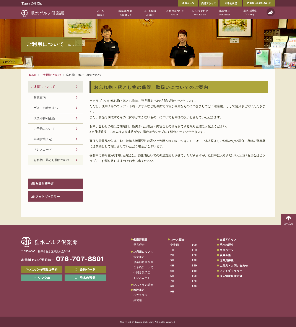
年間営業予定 (43, 139)
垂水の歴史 (227, 244)
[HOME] (100, 13)
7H (172, 281)
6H (172, 276)
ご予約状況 (231, 3)
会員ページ (188, 3)
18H (195, 286)
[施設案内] (224, 13)
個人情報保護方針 (231, 276)
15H (195, 270)
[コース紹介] (150, 13)
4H (172, 265)
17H (195, 281)
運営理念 (139, 244)
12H (195, 255)
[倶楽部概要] (125, 13)
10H (195, 244)
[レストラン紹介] (199, 13)
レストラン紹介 (143, 284)
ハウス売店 (140, 295)
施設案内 (139, 289)
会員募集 (225, 255)
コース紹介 (177, 239)
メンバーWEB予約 (41, 269)
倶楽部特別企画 (44, 118)
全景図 (174, 244)
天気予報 (271, 12)
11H (194, 249)
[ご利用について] (175, 13)
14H (195, 265)
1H (172, 249)
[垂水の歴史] (249, 13)
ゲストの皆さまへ (46, 108)
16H (195, 276)
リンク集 (41, 277)
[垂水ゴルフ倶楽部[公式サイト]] (43, 13)
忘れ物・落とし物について (52, 160)
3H (172, 260)
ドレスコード (43, 149)
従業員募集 (227, 260)
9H (172, 291)
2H (172, 255)
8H (172, 286)
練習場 (137, 300)
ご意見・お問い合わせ (259, 3)
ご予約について (44, 128)
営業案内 (40, 97)
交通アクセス (208, 3)
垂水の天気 (85, 277)
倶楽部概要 (140, 239)
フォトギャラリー (48, 196)
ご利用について (43, 87)
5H (172, 270)
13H (195, 260)
